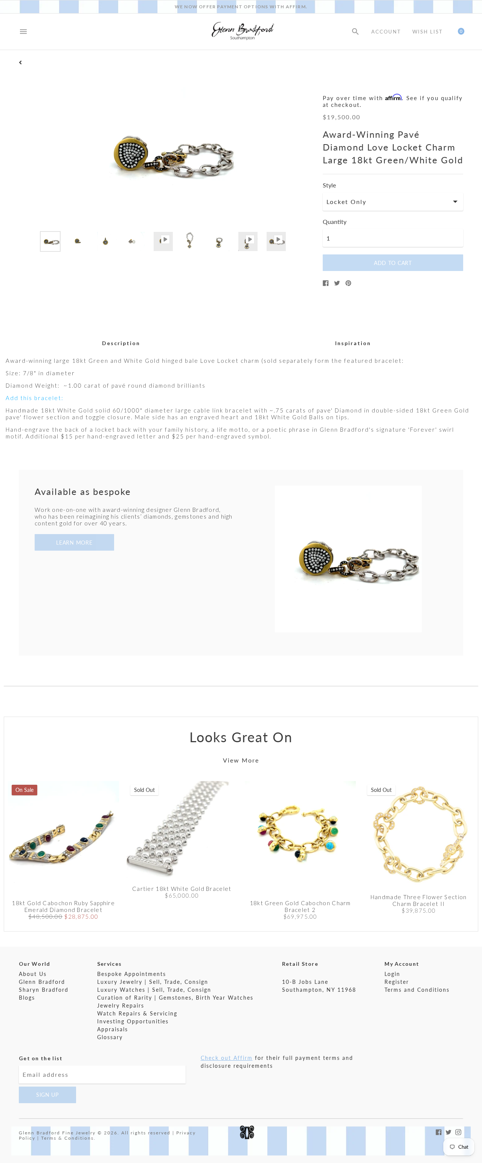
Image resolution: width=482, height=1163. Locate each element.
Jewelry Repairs (120, 1005)
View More (241, 760)
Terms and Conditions (417, 989)
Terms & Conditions (67, 1138)
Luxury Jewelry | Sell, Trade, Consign (152, 982)
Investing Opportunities (133, 1021)
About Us (33, 974)
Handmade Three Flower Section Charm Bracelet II (419, 900)
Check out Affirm (227, 1058)
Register (396, 982)
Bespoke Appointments (131, 974)
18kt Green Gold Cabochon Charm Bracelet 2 (300, 906)
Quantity (334, 221)
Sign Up (47, 1094)
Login (392, 974)
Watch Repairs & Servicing (137, 1013)
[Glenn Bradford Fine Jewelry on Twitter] (448, 1131)
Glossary (110, 1037)
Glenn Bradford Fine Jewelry (57, 1133)
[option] (50, 241)
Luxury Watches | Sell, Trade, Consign (154, 989)
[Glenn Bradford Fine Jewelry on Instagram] (458, 1131)
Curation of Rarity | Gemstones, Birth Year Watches (175, 997)
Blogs (27, 997)
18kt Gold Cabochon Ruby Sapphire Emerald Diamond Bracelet (63, 906)
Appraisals (112, 1029)
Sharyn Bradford (44, 989)
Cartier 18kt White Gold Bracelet (182, 888)
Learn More (74, 542)
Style (329, 185)
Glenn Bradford (42, 982)
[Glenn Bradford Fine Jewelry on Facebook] (439, 1131)
